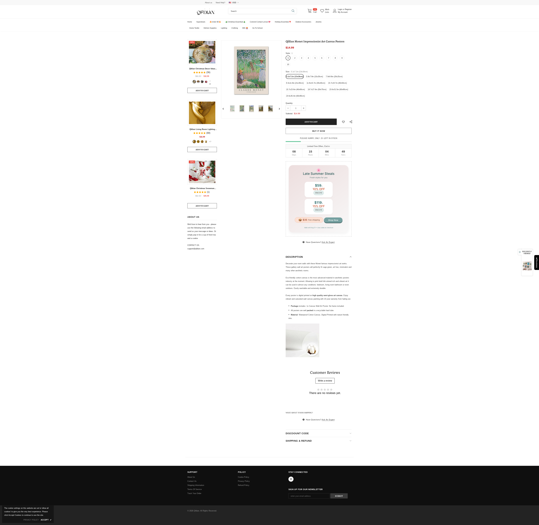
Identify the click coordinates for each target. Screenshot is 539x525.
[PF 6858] (194, 141)
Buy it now (318, 131)
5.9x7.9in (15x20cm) (314, 76)
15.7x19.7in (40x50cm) (337, 83)
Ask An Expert (328, 242)
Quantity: (289, 103)
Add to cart (202, 90)
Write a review (325, 381)
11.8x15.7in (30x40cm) (316, 83)
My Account (343, 12)
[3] (202, 81)
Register (348, 9)
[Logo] (205, 12)
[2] (198, 81)
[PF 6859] (202, 141)
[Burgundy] (206, 141)
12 (210, 81)
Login (340, 9)
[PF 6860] (198, 141)
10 (288, 64)
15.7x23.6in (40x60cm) (295, 89)
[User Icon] (335, 11)
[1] (194, 81)
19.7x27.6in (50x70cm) (317, 89)
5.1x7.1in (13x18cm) (294, 76)
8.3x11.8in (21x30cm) (295, 83)
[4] (206, 81)
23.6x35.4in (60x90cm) (295, 96)
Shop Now (333, 220)
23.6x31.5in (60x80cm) (338, 89)
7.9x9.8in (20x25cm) (334, 76)
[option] (251, 70)
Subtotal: (289, 114)
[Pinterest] (291, 479)
